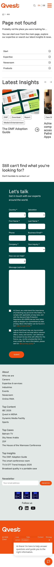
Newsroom (8, 62)
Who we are (8, 375)
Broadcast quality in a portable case (19, 468)
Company (13, 244)
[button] (46, 82)
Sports (5, 422)
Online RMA (8, 398)
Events (5, 391)
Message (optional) (17, 267)
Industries (7, 387)
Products (7, 68)
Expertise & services (12, 383)
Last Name (33, 221)
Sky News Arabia (10, 437)
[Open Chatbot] (34, 5)
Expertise (8, 56)
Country (13, 209)
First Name (14, 221)
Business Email (35, 232)
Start (5, 51)
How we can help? (16, 256)
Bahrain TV (7, 433)
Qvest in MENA (9, 414)
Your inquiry (34, 244)
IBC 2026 (6, 410)
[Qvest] (10, 5)
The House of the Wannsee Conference (21, 445)
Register (46, 483)
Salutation (32, 209)
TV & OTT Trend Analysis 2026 (17, 464)
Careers (6, 379)
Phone (12, 232)
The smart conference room (16, 460)
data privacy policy (23, 326)
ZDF (4, 441)
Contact (40, 537)
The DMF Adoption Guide (15, 130)
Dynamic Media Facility (13, 418)
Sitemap (49, 537)
